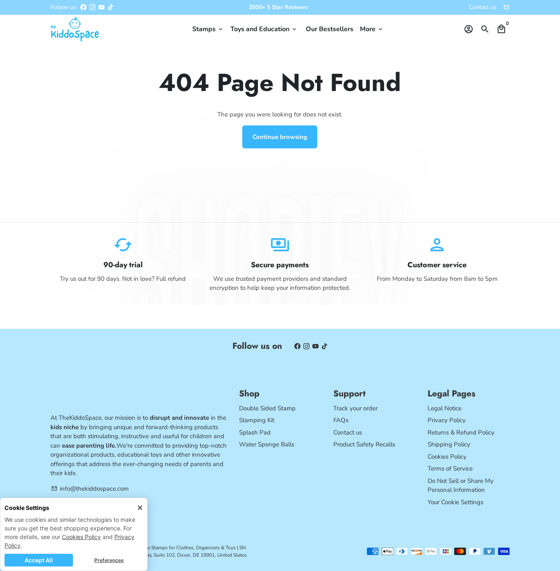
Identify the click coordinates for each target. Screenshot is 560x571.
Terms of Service (450, 468)
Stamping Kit (256, 420)
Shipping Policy (449, 444)
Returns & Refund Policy (461, 432)
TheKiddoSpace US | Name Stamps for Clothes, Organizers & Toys (163, 547)
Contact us (482, 7)
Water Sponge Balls (266, 444)
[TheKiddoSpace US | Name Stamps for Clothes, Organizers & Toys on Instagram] (92, 7)
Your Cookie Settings (455, 502)
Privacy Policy (447, 420)
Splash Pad (255, 432)
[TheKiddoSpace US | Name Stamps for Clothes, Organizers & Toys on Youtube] (101, 7)
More (372, 29)
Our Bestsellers (329, 29)
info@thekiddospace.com (90, 489)
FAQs (340, 420)
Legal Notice (445, 408)
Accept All (39, 560)
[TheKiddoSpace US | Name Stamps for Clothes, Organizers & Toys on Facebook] (83, 7)
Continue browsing (280, 137)
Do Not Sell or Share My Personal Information (461, 485)
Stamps (208, 29)
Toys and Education (264, 29)
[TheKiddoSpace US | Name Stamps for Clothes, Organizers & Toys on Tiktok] (110, 7)
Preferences (109, 560)
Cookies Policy (81, 536)
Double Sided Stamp (267, 408)
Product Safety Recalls (364, 444)
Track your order (355, 408)
